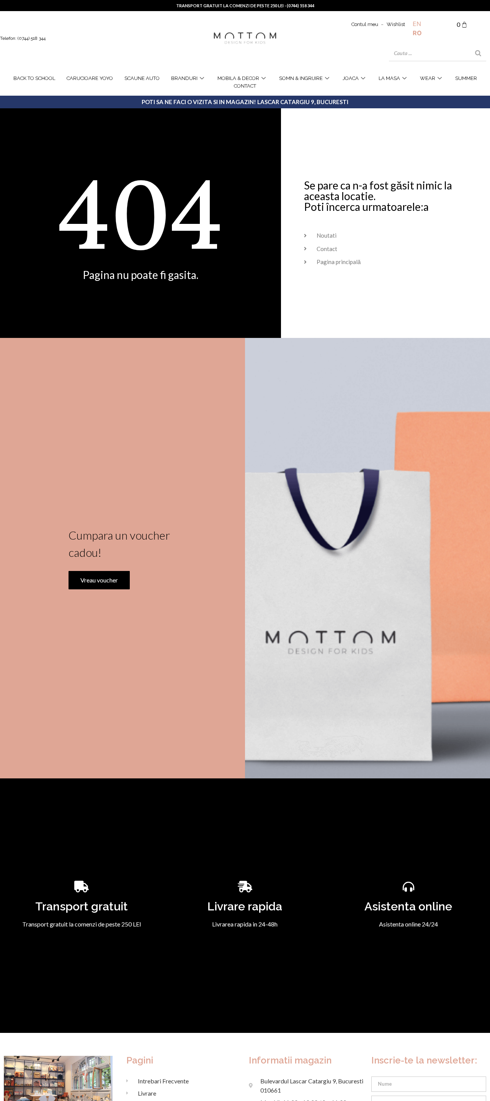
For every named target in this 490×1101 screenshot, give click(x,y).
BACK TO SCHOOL (34, 78)
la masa (389, 78)
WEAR (427, 78)
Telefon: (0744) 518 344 (23, 38)
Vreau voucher (99, 580)
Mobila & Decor (238, 78)
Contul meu (364, 24)
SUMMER (466, 78)
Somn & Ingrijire (301, 78)
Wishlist (396, 24)
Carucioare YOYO (90, 78)
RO (417, 33)
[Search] (478, 53)
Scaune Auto (142, 78)
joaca (351, 78)
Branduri (184, 78)
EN (417, 24)
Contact (245, 86)
